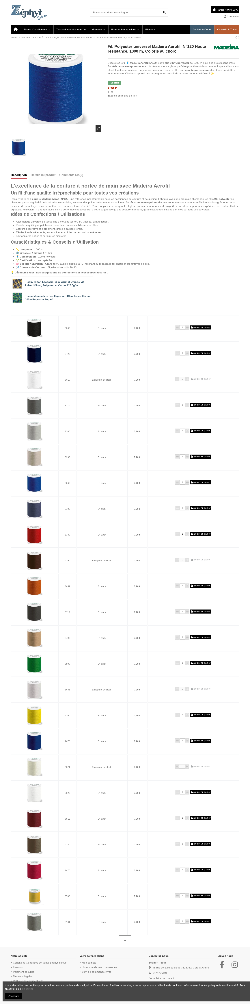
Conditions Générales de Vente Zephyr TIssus (39, 962)
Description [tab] (19, 175)
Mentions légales (23, 976)
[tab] (71, 175)
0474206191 (160, 972)
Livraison (18, 967)
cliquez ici (27, 988)
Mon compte (89, 962)
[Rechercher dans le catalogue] (164, 12)
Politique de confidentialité (28, 980)
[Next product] (238, 37)
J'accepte (13, 995)
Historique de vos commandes (99, 967)
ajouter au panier (201, 327)
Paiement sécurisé (23, 971)
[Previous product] (236, 37)
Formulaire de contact (161, 978)
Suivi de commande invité (96, 971)
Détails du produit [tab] (43, 175)
